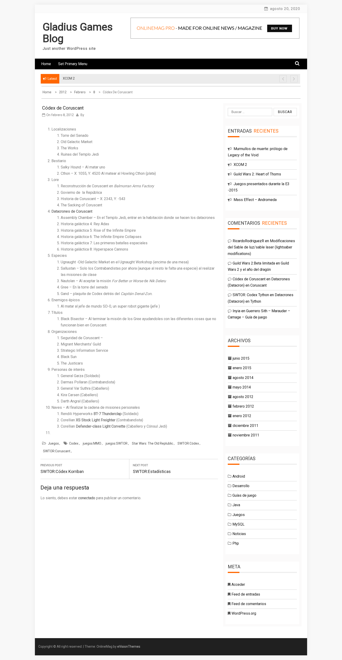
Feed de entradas (245, 594)
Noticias (239, 534)
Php (235, 543)
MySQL (238, 524)
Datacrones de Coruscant (71, 211)
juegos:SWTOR (116, 443)
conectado (86, 498)
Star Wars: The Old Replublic (152, 443)
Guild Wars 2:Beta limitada (254, 263)
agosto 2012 (243, 397)
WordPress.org (243, 613)
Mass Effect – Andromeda (255, 200)
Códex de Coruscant (249, 279)
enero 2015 (242, 368)
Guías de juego (244, 495)
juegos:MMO (92, 443)
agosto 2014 (243, 377)
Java (236, 505)
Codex (73, 443)
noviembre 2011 (246, 435)
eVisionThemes (128, 646)
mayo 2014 (242, 387)
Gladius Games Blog (78, 33)
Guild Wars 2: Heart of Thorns (257, 174)
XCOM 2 (240, 164)
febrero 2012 (243, 406)
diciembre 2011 (245, 425)
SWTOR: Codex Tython (251, 295)
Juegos (53, 443)
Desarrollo (240, 486)
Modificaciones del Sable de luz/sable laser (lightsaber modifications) (261, 247)
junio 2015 (241, 358)
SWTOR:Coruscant (56, 451)
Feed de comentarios (248, 604)
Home (46, 64)
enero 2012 (242, 416)
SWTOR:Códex (188, 443)
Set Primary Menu (72, 64)
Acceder (238, 584)
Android (238, 476)
